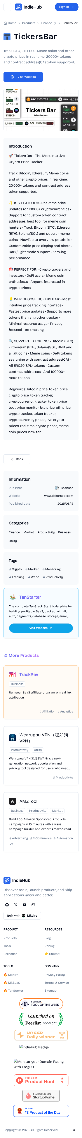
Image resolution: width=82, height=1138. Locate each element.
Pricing (49, 946)
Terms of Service (57, 983)
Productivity (46, 532)
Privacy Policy (55, 975)
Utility (13, 541)
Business (64, 532)
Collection (10, 954)
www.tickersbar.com (58, 496)
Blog (48, 938)
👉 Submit (52, 954)
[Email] (33, 904)
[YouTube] (24, 904)
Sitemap (51, 990)
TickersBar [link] (70, 23)
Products (10, 938)
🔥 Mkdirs (10, 975)
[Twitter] (15, 904)
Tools (7, 946)
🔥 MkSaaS (11, 983)
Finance (46, 23)
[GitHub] (6, 904)
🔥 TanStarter (13, 990)
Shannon (67, 488)
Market (28, 532)
